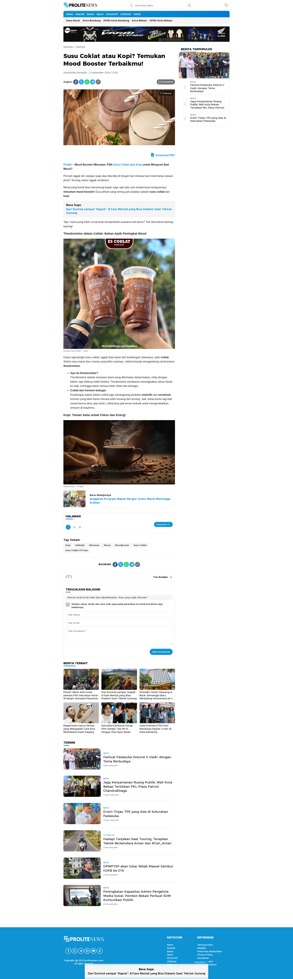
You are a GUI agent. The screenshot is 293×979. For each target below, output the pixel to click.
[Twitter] (81, 81)
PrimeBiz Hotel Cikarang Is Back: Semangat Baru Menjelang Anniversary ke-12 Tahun (157, 697)
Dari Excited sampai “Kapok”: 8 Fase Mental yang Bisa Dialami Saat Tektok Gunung (119, 211)
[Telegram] (92, 81)
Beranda (68, 46)
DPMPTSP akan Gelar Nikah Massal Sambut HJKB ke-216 (138, 868)
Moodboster (122, 545)
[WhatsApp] (87, 81)
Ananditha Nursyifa (75, 72)
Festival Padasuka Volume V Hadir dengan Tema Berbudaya (137, 759)
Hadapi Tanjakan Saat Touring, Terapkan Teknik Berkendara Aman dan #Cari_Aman (137, 841)
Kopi (68, 545)
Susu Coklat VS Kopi (76, 550)
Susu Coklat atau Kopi (127, 164)
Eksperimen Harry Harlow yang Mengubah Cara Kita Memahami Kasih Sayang (79, 728)
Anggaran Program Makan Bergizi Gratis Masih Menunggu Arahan (130, 500)
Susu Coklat (140, 545)
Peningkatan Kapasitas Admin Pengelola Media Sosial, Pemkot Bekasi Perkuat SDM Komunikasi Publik (137, 896)
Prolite (67, 164)
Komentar (167, 81)
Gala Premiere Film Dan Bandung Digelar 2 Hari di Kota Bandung (155, 728)
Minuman (94, 545)
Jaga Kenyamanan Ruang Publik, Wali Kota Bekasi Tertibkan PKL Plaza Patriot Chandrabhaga (137, 786)
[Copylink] (98, 81)
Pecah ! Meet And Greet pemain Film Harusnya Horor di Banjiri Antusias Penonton (80, 695)
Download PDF (165, 155)
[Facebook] (75, 81)
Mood (107, 545)
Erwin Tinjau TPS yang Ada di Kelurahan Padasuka (135, 814)
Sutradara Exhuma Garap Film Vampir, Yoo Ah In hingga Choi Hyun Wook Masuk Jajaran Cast (117, 730)
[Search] (189, 5)
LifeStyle (80, 46)
